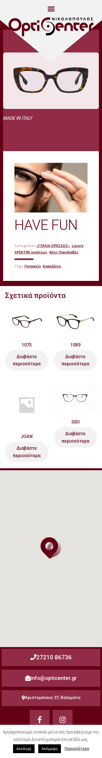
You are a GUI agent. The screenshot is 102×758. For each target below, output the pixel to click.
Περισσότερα (77, 748)
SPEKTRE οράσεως (30, 252)
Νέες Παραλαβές (63, 252)
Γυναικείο (32, 266)
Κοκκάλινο (52, 266)
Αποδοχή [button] (23, 748)
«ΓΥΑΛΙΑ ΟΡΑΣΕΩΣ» (53, 245)
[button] (51, 9)
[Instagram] (63, 720)
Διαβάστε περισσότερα (27, 360)
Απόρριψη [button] (50, 748)
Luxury (78, 245)
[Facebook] (40, 720)
